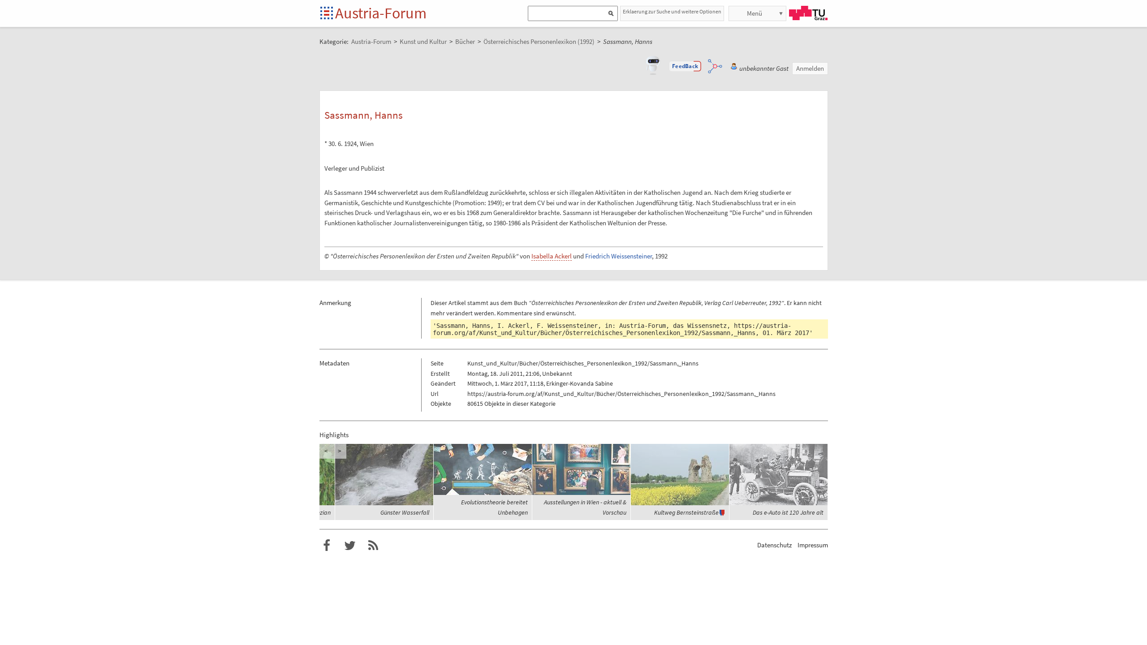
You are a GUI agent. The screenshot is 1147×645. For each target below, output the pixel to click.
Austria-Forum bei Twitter (350, 545)
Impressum (813, 545)
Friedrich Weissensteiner (618, 256)
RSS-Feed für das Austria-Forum (373, 545)
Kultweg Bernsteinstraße (686, 512)
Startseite (327, 14)
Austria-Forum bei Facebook (326, 545)
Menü (754, 13)
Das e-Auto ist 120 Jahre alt (788, 512)
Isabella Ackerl (551, 256)
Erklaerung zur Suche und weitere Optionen (672, 11)
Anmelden (810, 68)
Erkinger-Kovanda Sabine (579, 383)
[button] (685, 66)
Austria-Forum (381, 13)
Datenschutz (774, 545)
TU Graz (808, 13)
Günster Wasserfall (404, 512)
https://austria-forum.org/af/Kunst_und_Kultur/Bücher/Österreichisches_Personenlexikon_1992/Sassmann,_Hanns (612, 329)
